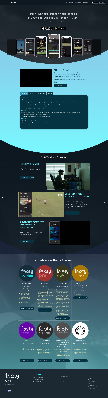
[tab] (24, 93)
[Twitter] (6, 381)
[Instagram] (2, 200)
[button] (88, 188)
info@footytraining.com (67, 382)
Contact (90, 383)
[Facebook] (2, 198)
